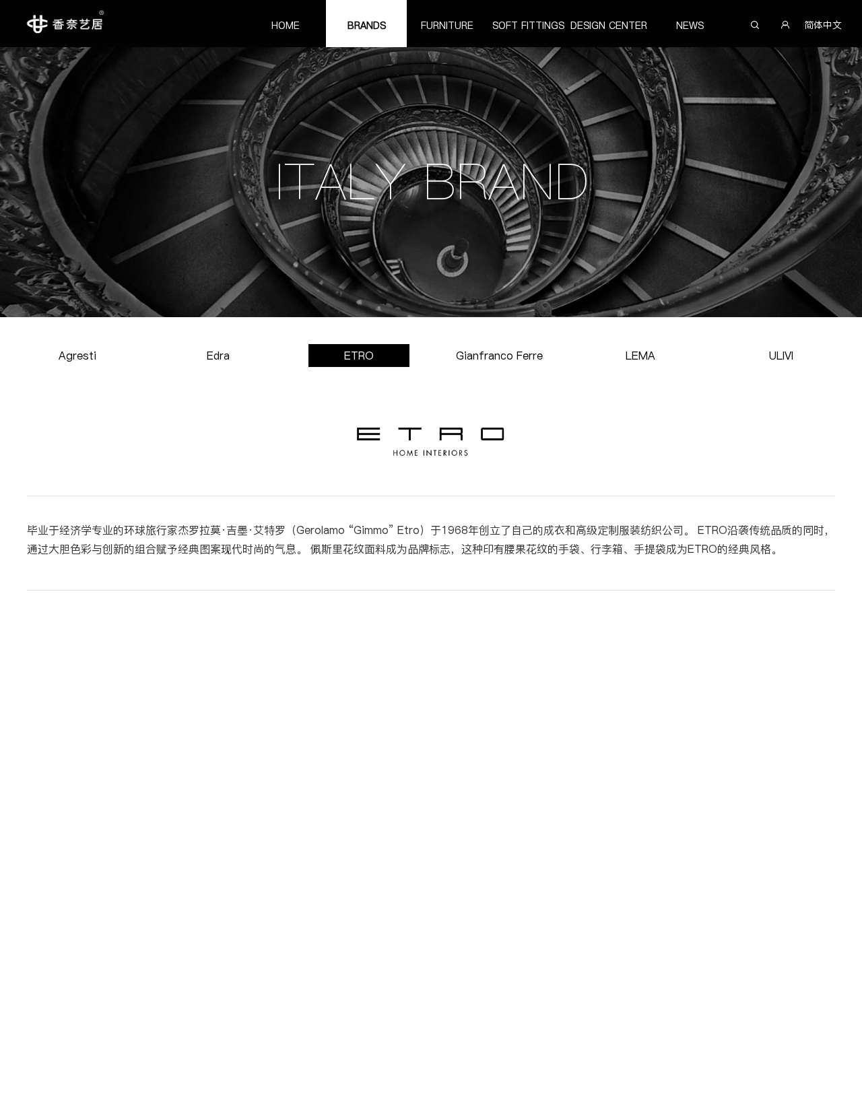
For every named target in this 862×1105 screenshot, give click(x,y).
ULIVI (781, 355)
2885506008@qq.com (721, 956)
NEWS (690, 25)
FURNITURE (447, 25)
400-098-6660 (706, 915)
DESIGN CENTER (608, 25)
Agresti (77, 355)
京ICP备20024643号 (751, 1087)
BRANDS (366, 25)
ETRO (359, 355)
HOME (285, 25)
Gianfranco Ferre (499, 355)
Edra (218, 355)
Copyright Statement (65, 1086)
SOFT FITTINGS (528, 25)
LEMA (640, 355)
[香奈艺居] (64, 23)
